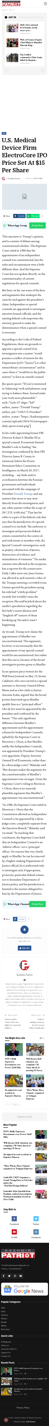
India (3, 1311)
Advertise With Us (9, 1349)
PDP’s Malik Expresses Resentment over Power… (28, 1369)
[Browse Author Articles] (24, 965)
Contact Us (5, 1356)
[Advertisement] (24, 101)
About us (5, 1345)
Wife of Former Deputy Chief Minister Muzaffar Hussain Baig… (31, 42)
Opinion (4, 1315)
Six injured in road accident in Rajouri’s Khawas (28, 1390)
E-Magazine (6, 1342)
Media (3, 1326)
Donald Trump (23, 494)
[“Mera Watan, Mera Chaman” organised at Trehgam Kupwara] (35, 1081)
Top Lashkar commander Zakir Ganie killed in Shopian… (31, 57)
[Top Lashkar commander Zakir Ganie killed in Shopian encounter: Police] (12, 57)
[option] (24, 44)
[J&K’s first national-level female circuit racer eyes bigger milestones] (12, 28)
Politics (4, 1318)
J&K (4, 133)
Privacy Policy (23, 1407)
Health (4, 1322)
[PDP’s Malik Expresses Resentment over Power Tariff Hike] (14, 1049)
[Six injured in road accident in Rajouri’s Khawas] (14, 1081)
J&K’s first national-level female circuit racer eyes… (29, 27)
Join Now (38, 225)
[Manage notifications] (6, 1420)
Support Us (6, 1352)
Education (5, 1329)
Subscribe (26, 948)
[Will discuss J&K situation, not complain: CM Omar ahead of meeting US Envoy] (35, 1049)
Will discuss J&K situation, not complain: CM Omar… (30, 1379)
